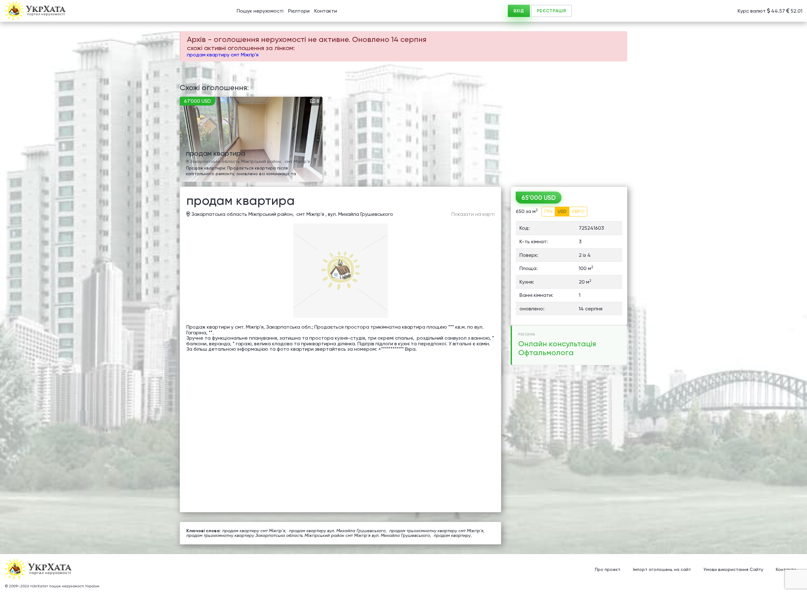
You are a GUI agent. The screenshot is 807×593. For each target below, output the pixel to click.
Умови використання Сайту (733, 569)
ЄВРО (578, 211)
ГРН (548, 211)
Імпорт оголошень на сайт (662, 569)
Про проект (607, 569)
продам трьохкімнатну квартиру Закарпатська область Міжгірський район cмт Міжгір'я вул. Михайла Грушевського (308, 535)
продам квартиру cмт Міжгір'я (222, 55)
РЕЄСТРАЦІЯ (551, 11)
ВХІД (519, 11)
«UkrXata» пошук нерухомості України (64, 586)
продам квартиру (452, 535)
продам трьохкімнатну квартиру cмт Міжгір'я (436, 530)
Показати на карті (473, 214)
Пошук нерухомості (260, 11)
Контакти (325, 11)
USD (562, 211)
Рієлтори (299, 11)
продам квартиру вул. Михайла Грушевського (337, 530)
